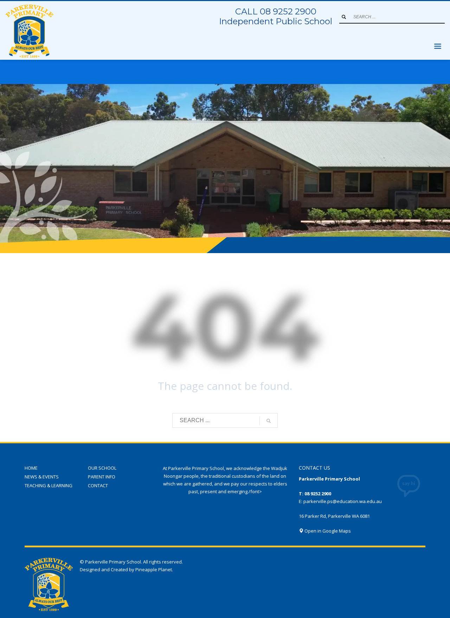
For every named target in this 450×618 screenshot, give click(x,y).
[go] (343, 16)
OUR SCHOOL (102, 468)
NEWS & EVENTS (42, 477)
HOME (31, 468)
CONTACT (98, 485)
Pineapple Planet (153, 569)
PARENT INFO (101, 477)
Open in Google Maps (327, 531)
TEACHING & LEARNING (48, 485)
